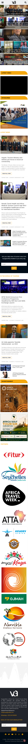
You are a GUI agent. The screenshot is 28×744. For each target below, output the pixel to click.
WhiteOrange (20, 741)
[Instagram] (15, 734)
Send (14, 268)
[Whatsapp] (19, 734)
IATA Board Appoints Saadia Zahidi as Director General (19, 374)
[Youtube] (12, 734)
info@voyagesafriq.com (7, 712)
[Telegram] (22, 734)
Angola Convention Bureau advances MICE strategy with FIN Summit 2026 (19, 243)
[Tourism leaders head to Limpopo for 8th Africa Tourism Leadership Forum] (14, 59)
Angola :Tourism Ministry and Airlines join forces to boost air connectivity (12, 159)
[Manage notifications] (24, 740)
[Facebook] (5, 734)
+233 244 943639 (12, 715)
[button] (25, 2)
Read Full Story (6, 173)
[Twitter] (8, 734)
